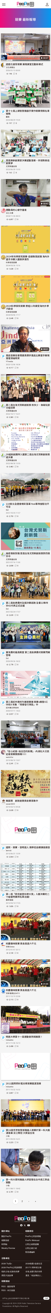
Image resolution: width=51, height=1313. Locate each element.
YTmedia (9, 361)
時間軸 (4, 1244)
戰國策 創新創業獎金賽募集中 (22, 800)
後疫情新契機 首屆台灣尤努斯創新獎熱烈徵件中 (28, 555)
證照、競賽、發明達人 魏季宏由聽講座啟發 (28, 847)
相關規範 (5, 1240)
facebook (21, 1225)
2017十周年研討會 (34, 1267)
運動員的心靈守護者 (16, 209)
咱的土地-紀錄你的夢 (10, 1271)
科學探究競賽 (11, 263)
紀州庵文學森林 (12, 708)
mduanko (9, 1040)
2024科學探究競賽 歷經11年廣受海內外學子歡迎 (27, 307)
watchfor (9, 757)
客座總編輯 (30, 1252)
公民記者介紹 (31, 1248)
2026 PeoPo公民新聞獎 (11, 1267)
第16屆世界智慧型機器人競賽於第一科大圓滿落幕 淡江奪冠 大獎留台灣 (28, 1131)
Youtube (28, 1225)
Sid (7, 510)
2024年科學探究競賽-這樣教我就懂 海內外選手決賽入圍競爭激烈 (27, 258)
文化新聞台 (10, 67)
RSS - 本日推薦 (8, 1290)
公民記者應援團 (32, 1244)
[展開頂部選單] (47, 4)
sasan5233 (10, 804)
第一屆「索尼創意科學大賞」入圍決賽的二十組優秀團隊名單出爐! (27, 895)
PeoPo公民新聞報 (33, 1236)
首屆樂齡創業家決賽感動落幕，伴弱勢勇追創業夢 (27, 162)
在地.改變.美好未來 (34, 1271)
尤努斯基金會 (11, 166)
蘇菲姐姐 (9, 900)
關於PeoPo (6, 1236)
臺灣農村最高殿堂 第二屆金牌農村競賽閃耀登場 (28, 654)
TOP (46, 1298)
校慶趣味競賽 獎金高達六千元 (21, 943)
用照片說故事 (7, 1275)
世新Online (10, 947)
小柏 (8, 1136)
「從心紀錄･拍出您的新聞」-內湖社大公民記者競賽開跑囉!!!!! (27, 753)
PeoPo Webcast (32, 1240)
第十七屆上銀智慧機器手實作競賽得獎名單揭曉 (27, 112)
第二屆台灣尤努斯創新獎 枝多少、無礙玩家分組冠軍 (28, 406)
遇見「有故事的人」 (34, 1275)
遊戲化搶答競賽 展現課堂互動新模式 (24, 64)
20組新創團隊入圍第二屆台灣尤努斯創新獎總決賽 (28, 456)
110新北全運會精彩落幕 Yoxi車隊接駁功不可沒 (27, 505)
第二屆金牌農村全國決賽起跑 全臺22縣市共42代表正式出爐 (27, 604)
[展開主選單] (3, 4)
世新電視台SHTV (13, 993)
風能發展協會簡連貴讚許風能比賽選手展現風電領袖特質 (27, 357)
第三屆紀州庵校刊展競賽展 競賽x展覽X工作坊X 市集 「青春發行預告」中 (27, 703)
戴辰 (8, 117)
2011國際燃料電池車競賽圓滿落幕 (23, 1083)
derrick (8, 851)
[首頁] (25, 4)
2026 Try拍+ (6, 1263)
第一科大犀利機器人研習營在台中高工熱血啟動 (27, 1181)
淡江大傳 (9, 213)
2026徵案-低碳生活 (34, 1263)
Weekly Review (8, 1248)
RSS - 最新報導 (8, 1286)
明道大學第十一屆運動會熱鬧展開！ (24, 1036)
